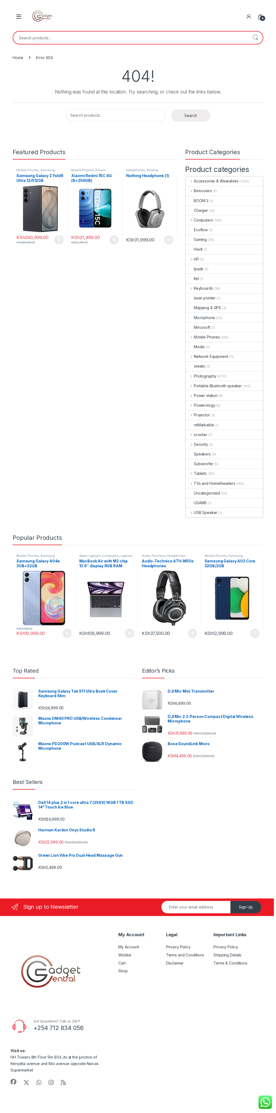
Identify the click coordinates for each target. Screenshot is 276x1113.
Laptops (126, 556)
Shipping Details (227, 955)
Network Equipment (211, 356)
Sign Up (246, 907)
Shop (122, 971)
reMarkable (204, 425)
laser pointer (205, 298)
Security (201, 444)
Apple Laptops (90, 556)
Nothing (152, 170)
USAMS (200, 502)
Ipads (198, 269)
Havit (198, 249)
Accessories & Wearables (216, 181)
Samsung (47, 170)
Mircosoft (202, 327)
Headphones (135, 170)
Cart (121, 963)
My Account (128, 947)
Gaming (200, 239)
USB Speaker (205, 512)
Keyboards (203, 288)
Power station (206, 395)
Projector (202, 415)
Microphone (204, 317)
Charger (201, 210)
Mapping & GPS (207, 307)
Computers (203, 220)
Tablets (200, 473)
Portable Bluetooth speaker (218, 385)
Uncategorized (207, 493)
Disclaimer (175, 963)
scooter (200, 434)
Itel (196, 278)
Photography (205, 376)
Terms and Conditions (185, 955)
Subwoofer (203, 463)
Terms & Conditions (230, 963)
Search (255, 38)
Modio (199, 346)
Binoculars (203, 190)
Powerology (204, 405)
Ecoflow (201, 229)
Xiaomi (100, 170)
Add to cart (59, 239)
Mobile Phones (27, 170)
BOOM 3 (201, 200)
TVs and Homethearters (214, 483)
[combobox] (130, 38)
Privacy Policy (178, 947)
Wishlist (124, 955)
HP (196, 259)
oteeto (199, 366)
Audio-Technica (153, 556)
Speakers (202, 454)
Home (18, 57)
